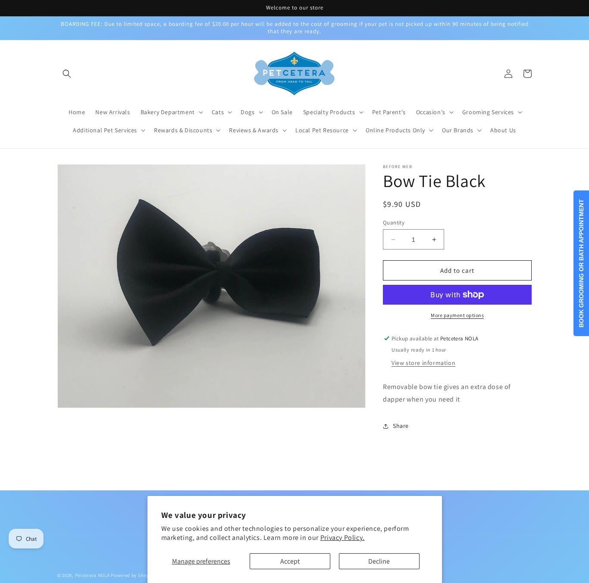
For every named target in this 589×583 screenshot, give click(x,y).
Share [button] (401, 426)
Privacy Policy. (342, 537)
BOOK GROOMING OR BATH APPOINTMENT (581, 263)
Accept (290, 561)
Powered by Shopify (133, 575)
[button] (66, 73)
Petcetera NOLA (92, 575)
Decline (379, 561)
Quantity (393, 222)
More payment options (457, 315)
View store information (423, 363)
